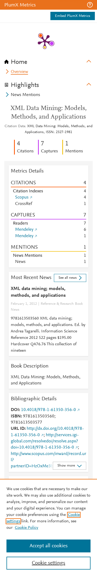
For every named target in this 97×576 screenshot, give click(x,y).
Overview (19, 72)
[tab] (48, 60)
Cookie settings (48, 563)
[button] (90, 5)
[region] (48, 527)
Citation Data (15, 126)
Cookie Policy (26, 528)
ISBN (16, 416)
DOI (15, 410)
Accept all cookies (49, 546)
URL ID (18, 429)
